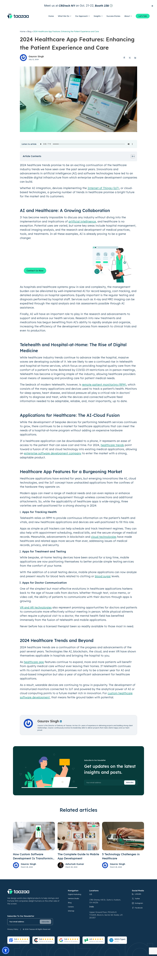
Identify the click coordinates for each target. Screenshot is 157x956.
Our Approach (81, 16)
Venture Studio (73, 898)
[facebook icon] (124, 57)
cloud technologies (103, 536)
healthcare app (34, 662)
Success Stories (113, 16)
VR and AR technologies (36, 607)
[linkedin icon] (135, 57)
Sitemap (71, 911)
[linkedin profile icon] (61, 721)
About (127, 16)
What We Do (63, 16)
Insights (97, 16)
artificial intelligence (82, 221)
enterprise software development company (52, 453)
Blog (29, 31)
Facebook (139, 908)
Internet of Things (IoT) (103, 188)
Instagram (139, 903)
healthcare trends (112, 445)
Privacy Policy (12, 929)
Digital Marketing (74, 894)
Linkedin (138, 894)
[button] (5, 950)
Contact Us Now (35, 270)
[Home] (18, 16)
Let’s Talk (142, 16)
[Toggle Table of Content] (131, 156)
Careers (71, 907)
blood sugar (103, 576)
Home (51, 16)
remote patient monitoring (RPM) (104, 384)
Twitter (137, 899)
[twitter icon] (129, 57)
